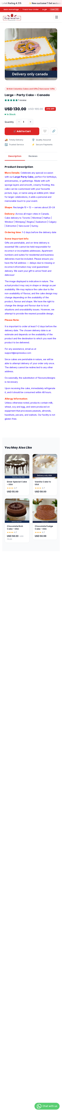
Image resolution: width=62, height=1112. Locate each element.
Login (44, 9)
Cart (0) (54, 9)
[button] (11, 100)
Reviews (33, 156)
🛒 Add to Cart (22, 131)
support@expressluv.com (18, 352)
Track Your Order (30, 9)
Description (14, 156)
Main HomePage (11, 9)
